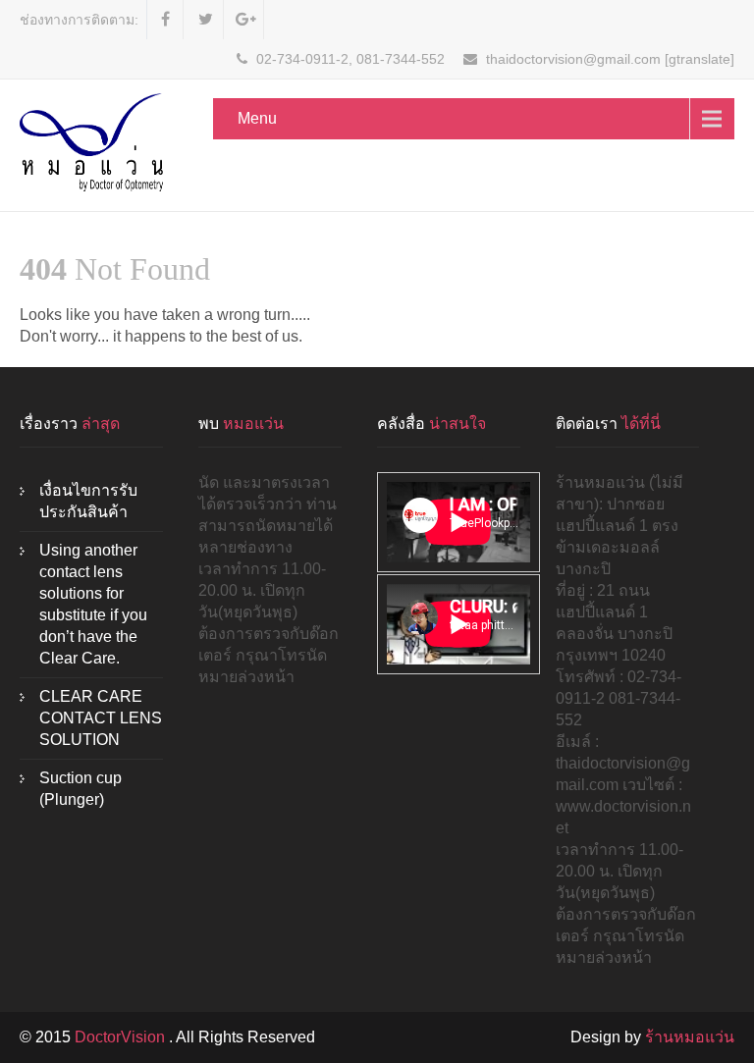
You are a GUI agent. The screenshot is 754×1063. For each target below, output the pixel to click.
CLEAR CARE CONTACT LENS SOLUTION (100, 718)
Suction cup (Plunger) (80, 789)
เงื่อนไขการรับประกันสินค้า (88, 501)
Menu (257, 118)
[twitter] (206, 19)
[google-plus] (246, 19)
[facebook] (165, 19)
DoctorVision (122, 1037)
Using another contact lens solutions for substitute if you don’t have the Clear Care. (93, 604)
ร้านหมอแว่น (689, 1037)
